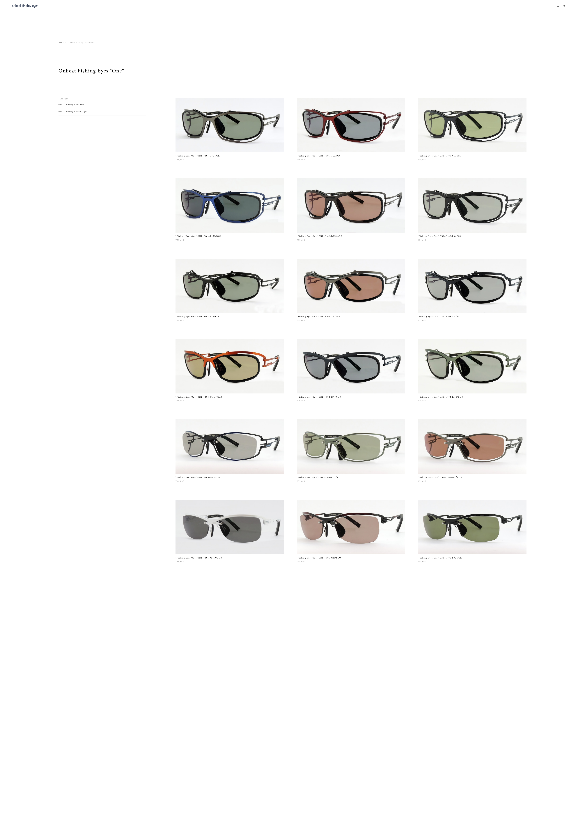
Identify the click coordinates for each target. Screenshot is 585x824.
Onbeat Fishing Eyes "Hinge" (72, 112)
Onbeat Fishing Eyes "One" (71, 104)
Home (61, 43)
